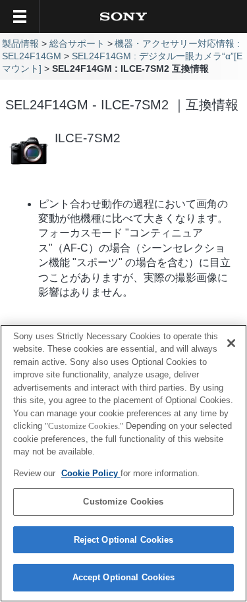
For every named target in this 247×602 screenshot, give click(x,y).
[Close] (231, 343)
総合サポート (77, 44)
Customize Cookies (123, 501)
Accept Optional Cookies (123, 577)
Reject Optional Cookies (124, 540)
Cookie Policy (91, 473)
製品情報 (20, 44)
